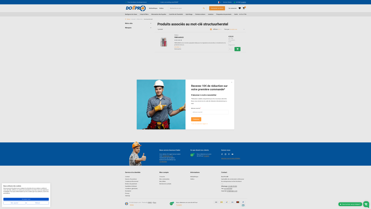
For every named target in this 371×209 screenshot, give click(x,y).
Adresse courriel (196, 108)
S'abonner (196, 119)
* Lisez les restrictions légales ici (199, 123)
